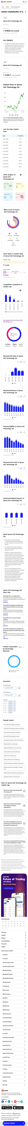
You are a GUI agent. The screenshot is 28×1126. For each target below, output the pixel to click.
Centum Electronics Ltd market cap (11, 751)
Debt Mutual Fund (6, 1045)
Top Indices (5, 958)
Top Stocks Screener (7, 1065)
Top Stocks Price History (8, 1025)
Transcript (10, 701)
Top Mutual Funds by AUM (8, 1037)
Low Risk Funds (6, 1057)
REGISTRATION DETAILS (6, 1117)
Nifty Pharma (5, 1002)
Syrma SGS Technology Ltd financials (12, 732)
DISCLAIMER (16, 1117)
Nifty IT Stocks (6, 990)
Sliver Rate (5, 1084)
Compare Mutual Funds (8, 1073)
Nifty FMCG (5, 998)
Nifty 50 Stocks (6, 1006)
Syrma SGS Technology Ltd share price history (14, 728)
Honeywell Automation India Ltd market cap (13, 740)
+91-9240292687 (5, 1097)
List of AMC (5, 1033)
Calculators (5, 1061)
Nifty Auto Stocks (6, 994)
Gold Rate (5, 1081)
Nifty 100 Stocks (6, 1009)
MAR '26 (20, 647)
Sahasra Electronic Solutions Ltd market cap (13, 772)
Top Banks (5, 1069)
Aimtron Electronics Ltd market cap (12, 759)
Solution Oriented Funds (8, 1053)
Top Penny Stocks (6, 1029)
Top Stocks (5, 954)
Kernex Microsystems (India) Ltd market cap (13, 763)
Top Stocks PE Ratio (7, 1017)
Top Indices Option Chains (8, 966)
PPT (14, 701)
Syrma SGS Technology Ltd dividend (12, 724)
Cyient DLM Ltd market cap (10, 755)
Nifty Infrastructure (7, 1013)
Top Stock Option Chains (8, 962)
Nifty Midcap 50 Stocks (7, 974)
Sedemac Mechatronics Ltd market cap (12, 747)
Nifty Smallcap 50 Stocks (8, 978)
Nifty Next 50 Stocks (7, 970)
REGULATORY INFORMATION (7, 1119)
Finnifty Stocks (6, 986)
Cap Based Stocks (7, 1077)
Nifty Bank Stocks (6, 982)
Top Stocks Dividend (7, 1021)
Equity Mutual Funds (7, 1041)
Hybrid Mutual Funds (7, 1049)
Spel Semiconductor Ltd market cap (12, 776)
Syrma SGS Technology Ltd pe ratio (11, 736)
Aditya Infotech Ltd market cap (10, 744)
